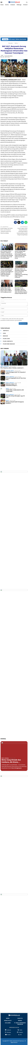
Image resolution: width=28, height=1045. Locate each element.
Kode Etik (20, 1018)
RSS (21, 1034)
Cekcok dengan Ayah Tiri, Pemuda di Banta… (15, 372)
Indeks (7, 1018)
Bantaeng (8, 370)
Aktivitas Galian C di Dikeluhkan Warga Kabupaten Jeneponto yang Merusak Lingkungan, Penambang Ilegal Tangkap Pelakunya (21, 273)
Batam (7, 400)
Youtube (8, 1034)
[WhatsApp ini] (25, 222)
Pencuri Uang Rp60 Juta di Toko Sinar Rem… (16, 378)
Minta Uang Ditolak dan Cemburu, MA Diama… (11, 761)
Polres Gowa (6, 338)
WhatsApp (9, 1032)
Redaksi (20, 1020)
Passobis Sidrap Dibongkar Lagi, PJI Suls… (15, 396)
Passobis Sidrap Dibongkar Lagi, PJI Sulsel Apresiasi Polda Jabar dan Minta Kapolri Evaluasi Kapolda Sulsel (21, 290)
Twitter (20, 1030)
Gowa (4, 333)
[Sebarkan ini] (15, 222)
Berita (2, 366)
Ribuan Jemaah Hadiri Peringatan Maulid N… (15, 402)
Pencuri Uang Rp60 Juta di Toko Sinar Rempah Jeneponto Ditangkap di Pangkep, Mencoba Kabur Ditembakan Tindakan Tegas (7, 272)
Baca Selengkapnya (17, 768)
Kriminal (7, 758)
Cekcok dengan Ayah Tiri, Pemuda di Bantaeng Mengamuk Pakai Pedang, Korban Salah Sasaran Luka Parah (20, 255)
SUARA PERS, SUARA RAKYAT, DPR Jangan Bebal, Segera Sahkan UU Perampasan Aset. (6, 290)
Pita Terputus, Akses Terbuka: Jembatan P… (12, 368)
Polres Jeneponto (8, 341)
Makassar (5, 336)
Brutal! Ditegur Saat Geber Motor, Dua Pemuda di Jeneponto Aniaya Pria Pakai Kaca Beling (7, 230)
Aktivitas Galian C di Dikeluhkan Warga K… (12, 384)
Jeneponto (6, 330)
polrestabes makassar (9, 344)
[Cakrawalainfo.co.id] (14, 2)
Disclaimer (8, 1023)
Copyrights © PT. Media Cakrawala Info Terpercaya (13, 1041)
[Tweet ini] (18, 222)
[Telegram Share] (22, 222)
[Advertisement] (14, 22)
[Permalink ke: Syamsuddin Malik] (2, 56)
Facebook (9, 1030)
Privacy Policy (7, 1020)
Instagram (21, 1032)
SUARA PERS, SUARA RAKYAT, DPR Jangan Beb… (15, 390)
